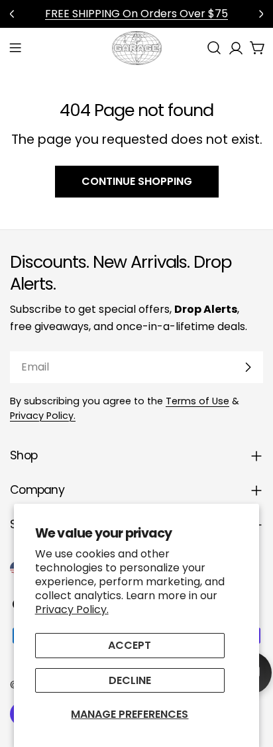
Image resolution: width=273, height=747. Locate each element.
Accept (129, 645)
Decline (130, 680)
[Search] (214, 47)
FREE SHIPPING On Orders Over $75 (136, 13)
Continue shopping (137, 181)
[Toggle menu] (15, 47)
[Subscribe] (248, 367)
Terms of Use (197, 401)
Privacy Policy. (72, 609)
